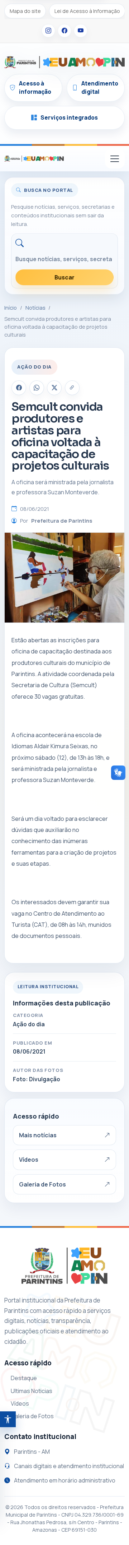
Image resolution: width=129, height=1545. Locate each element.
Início (10, 307)
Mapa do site (25, 11)
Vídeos (28, 1160)
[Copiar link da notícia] (72, 387)
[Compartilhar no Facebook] (18, 387)
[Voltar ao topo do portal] (34, 159)
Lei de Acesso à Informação (87, 11)
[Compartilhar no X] (54, 387)
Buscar (64, 277)
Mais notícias (38, 1135)
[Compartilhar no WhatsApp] (36, 387)
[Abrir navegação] (115, 158)
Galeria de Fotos (42, 1184)
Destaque (24, 1378)
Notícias (35, 307)
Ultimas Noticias (31, 1391)
